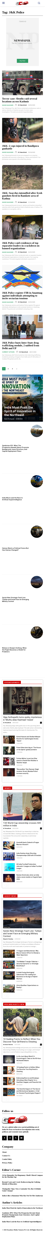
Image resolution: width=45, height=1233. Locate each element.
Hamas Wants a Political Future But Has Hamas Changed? (15, 549)
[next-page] (16, 368)
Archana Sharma (8, 1044)
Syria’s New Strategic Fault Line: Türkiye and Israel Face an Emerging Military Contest (15, 599)
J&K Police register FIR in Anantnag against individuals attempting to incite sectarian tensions (22, 295)
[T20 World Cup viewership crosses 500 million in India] (22, 806)
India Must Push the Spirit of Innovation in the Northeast (20, 411)
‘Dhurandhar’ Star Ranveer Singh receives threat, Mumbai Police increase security (27, 771)
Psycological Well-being (10, 1035)
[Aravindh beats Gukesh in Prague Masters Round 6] (9, 845)
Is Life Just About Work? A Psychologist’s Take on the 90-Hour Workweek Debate (28, 1058)
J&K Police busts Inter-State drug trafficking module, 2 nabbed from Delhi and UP (20, 345)
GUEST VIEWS (10, 896)
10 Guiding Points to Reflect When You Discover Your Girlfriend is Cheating (21, 1040)
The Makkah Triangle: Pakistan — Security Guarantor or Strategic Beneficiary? (27, 964)
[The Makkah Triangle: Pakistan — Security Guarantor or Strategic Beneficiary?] (9, 965)
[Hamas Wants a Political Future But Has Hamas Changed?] (37, 532)
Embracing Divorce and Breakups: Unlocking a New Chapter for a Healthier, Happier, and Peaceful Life (28, 1080)
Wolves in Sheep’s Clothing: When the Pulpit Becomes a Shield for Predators (14, 650)
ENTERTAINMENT (12, 682)
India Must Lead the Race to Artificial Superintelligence (12, 499)
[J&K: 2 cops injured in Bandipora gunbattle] (22, 130)
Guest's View (7, 927)
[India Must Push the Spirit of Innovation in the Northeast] (22, 398)
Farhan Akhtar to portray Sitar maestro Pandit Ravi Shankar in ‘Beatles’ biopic (27, 760)
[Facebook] (4, 1138)
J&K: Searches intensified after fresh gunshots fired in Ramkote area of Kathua (22, 196)
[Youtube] (21, 1138)
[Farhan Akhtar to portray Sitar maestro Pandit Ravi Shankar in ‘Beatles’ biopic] (9, 761)
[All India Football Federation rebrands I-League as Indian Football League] (9, 867)
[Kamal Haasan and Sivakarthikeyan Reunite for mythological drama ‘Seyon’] (9, 740)
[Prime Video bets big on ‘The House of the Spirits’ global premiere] (9, 751)
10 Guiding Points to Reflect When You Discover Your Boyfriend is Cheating (28, 1069)
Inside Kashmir (7, 105)
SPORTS (7, 788)
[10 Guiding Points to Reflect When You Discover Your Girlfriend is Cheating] (22, 1022)
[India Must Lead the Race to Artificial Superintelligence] (37, 481)
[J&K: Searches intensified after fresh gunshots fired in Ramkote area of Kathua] (22, 177)
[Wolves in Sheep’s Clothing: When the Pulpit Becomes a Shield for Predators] (37, 632)
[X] (15, 1138)
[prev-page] (35, 378)
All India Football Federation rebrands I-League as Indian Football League (29, 866)
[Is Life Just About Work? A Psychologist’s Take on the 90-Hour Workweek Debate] (9, 1059)
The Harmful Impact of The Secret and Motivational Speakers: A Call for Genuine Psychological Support (28, 1091)
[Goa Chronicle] (22, 3)
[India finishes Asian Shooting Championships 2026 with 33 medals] (9, 856)
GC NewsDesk (22, 105)
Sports (5, 819)
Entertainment (7, 713)
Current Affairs (8, 352)
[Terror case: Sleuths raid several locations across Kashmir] (22, 83)
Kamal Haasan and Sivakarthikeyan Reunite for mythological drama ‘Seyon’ (28, 739)
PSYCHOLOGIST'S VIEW (14, 1004)
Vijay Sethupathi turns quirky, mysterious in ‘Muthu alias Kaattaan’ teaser (22, 718)
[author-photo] (16, 105)
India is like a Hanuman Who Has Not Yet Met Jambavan (22, 1196)
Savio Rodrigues (9, 419)
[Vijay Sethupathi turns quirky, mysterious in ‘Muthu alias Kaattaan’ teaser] (22, 701)
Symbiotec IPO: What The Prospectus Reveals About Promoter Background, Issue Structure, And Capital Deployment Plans (15, 448)
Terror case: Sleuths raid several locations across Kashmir (19, 100)
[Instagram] (10, 1138)
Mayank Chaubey (8, 939)
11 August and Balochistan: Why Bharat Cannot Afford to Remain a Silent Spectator (28, 953)
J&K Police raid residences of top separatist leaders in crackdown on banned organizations (20, 246)
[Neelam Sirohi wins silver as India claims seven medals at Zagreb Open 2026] (9, 878)
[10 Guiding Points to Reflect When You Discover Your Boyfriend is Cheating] (9, 1070)
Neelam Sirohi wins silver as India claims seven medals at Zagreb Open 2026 (29, 877)
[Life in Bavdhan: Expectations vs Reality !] (9, 988)
